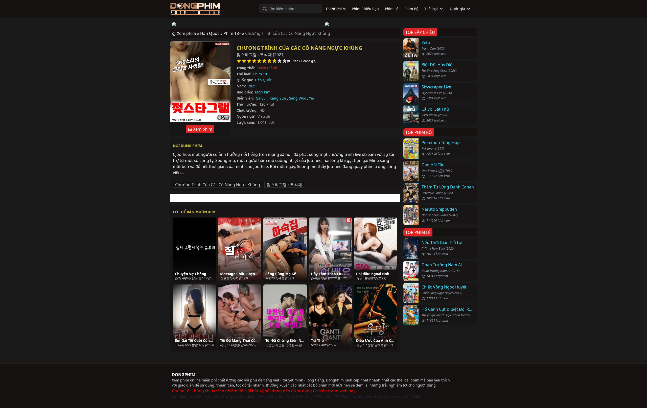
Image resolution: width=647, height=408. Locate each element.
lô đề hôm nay (299, 397)
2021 (252, 86)
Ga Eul (261, 98)
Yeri (312, 98)
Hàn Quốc (263, 80)
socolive (179, 397)
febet (358, 397)
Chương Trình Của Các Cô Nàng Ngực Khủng (299, 47)
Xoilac (416, 397)
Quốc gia (457, 8)
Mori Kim (262, 92)
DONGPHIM (183, 374)
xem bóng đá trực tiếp (387, 397)
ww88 (195, 397)
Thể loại (431, 8)
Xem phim (202, 129)
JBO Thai (342, 397)
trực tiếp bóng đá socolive (229, 397)
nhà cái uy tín (270, 397)
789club (323, 397)
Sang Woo (297, 98)
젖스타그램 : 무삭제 (284, 184)
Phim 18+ (261, 73)
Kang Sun (278, 98)
